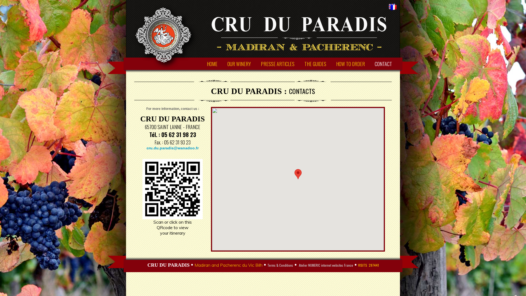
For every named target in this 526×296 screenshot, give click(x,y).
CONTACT (383, 63)
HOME (212, 63)
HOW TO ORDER (350, 63)
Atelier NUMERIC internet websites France (325, 265)
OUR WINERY (239, 63)
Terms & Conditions (280, 265)
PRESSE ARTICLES (278, 63)
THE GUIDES (315, 63)
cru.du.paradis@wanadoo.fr (173, 148)
